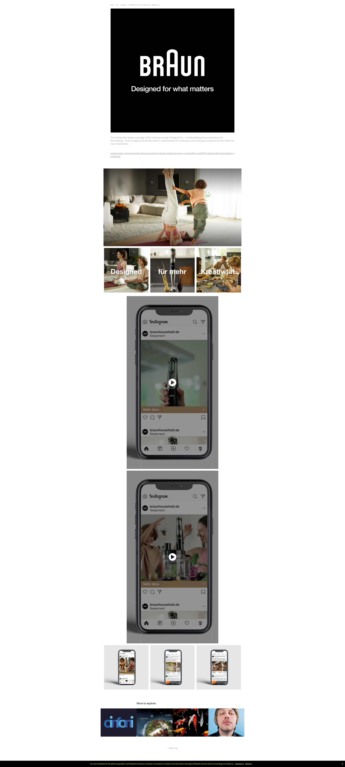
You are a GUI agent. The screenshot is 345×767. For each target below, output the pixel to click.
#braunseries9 (132, 153)
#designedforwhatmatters (219, 153)
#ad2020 (201, 153)
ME (117, 5)
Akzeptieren (239, 764)
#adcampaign (117, 153)
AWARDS (123, 5)
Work (112, 5)
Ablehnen (248, 764)
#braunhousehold (148, 153)
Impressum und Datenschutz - (140, 5)
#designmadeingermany (170, 153)
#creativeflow (190, 153)
